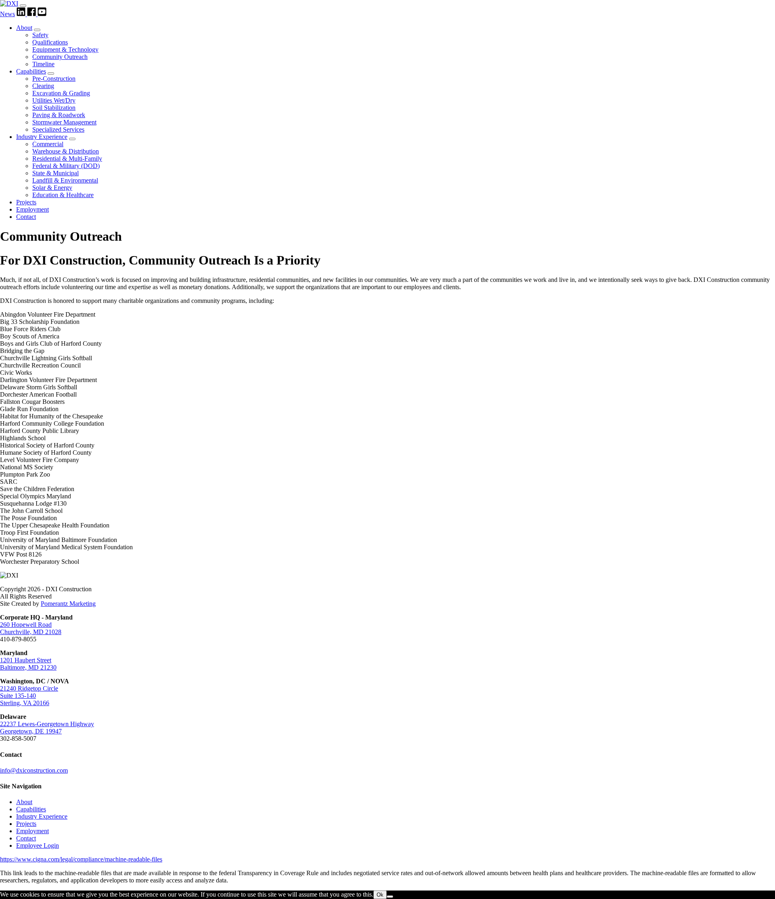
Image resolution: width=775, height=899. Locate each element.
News (7, 14)
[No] (390, 896)
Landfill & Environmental (65, 180)
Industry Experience (41, 136)
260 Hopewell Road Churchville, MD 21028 (30, 628)
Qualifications (50, 42)
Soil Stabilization (53, 107)
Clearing (43, 85)
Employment (32, 209)
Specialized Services (58, 129)
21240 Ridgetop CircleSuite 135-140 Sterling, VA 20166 (29, 695)
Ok (380, 895)
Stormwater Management (64, 122)
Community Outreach (60, 56)
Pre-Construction (53, 78)
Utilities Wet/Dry (53, 100)
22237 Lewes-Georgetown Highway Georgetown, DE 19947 (47, 727)
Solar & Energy (52, 187)
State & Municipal (55, 173)
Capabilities (31, 71)
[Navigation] (23, 5)
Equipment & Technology (65, 49)
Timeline (43, 64)
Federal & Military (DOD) (66, 165)
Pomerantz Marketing (68, 603)
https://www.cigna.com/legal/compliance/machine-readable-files (81, 859)
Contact (26, 216)
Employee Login (37, 845)
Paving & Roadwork (58, 114)
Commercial (47, 144)
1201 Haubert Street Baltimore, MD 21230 (28, 664)
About (24, 27)
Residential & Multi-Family (67, 158)
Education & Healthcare (63, 194)
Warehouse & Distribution (65, 151)
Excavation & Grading (61, 93)
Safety (40, 35)
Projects (26, 202)
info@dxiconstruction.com (34, 770)
